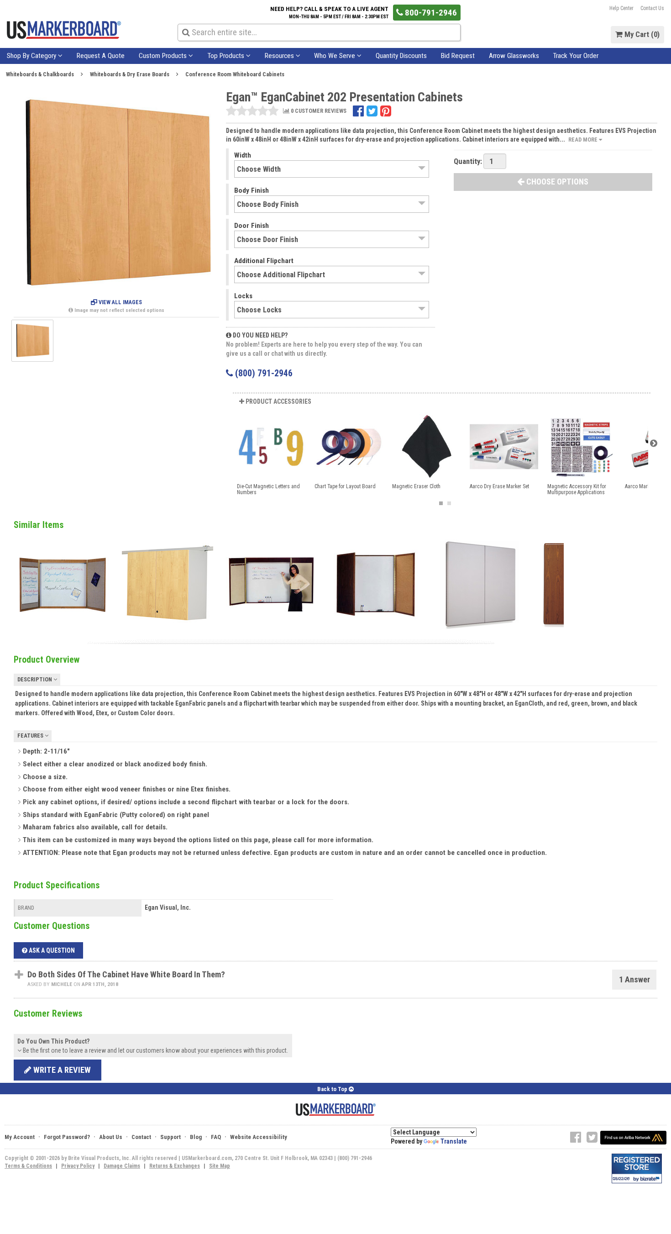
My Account (20, 1137)
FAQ (216, 1137)
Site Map (219, 1166)
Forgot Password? (67, 1137)
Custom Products (164, 56)
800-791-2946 (430, 12)
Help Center (621, 8)
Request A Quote (101, 56)
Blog (196, 1137)
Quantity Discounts (401, 56)
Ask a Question (51, 950)
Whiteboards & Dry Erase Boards (129, 74)
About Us (110, 1137)
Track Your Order (575, 56)
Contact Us (652, 8)
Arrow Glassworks (514, 56)
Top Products (226, 56)
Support (170, 1137)
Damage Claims (122, 1166)
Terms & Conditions (28, 1166)
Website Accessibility (258, 1137)
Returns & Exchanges (174, 1166)
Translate (453, 1141)
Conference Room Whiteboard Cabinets (234, 74)
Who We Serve (335, 56)
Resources (280, 56)
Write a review (61, 1070)
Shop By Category (32, 56)
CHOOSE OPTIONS (556, 181)
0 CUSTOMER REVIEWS (317, 111)
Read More (583, 139)
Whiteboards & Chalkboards (40, 74)
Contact (141, 1137)
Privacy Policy (77, 1166)
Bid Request (458, 56)
